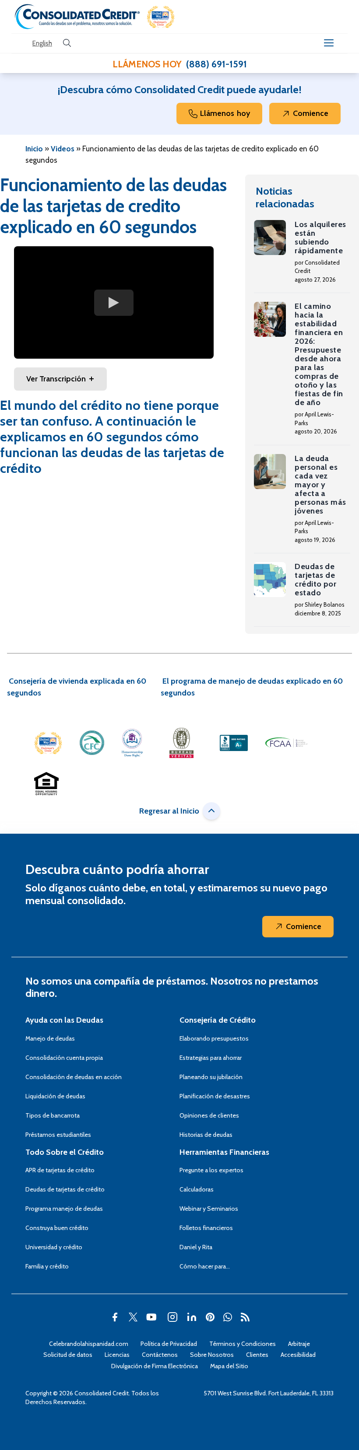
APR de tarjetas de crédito (60, 1170)
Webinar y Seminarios (209, 1208)
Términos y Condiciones (242, 1344)
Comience (310, 113)
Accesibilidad (298, 1355)
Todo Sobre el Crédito (64, 1152)
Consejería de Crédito (218, 1020)
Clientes (257, 1355)
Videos (62, 148)
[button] (161, 17)
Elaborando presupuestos (214, 1038)
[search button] (67, 43)
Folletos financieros (206, 1228)
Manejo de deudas (50, 1038)
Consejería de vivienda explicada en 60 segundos (76, 687)
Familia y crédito (47, 1266)
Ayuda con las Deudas (64, 1020)
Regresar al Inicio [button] (169, 811)
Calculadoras (197, 1189)
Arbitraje (299, 1344)
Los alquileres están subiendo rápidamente (320, 237)
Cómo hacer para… (205, 1266)
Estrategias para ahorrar (211, 1058)
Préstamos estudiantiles (58, 1135)
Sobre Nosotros (212, 1355)
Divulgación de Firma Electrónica (154, 1366)
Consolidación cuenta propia (64, 1058)
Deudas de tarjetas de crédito (65, 1189)
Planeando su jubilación (211, 1077)
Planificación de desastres (215, 1096)
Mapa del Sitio (229, 1366)
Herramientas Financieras (224, 1152)
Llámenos (225, 113)
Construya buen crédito (56, 1228)
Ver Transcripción (56, 379)
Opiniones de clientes (209, 1115)
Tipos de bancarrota (52, 1115)
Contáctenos (160, 1355)
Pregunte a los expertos (211, 1170)
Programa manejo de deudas (64, 1208)
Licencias (117, 1355)
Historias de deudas (206, 1135)
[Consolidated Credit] (77, 16)
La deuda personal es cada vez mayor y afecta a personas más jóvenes (320, 484)
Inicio (34, 148)
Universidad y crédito (53, 1247)
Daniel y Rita (196, 1247)
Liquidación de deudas (55, 1096)
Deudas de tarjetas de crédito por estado (315, 579)
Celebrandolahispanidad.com (88, 1344)
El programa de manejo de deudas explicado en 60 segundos (252, 687)
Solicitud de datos (67, 1355)
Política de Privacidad (169, 1344)
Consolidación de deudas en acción (73, 1077)
